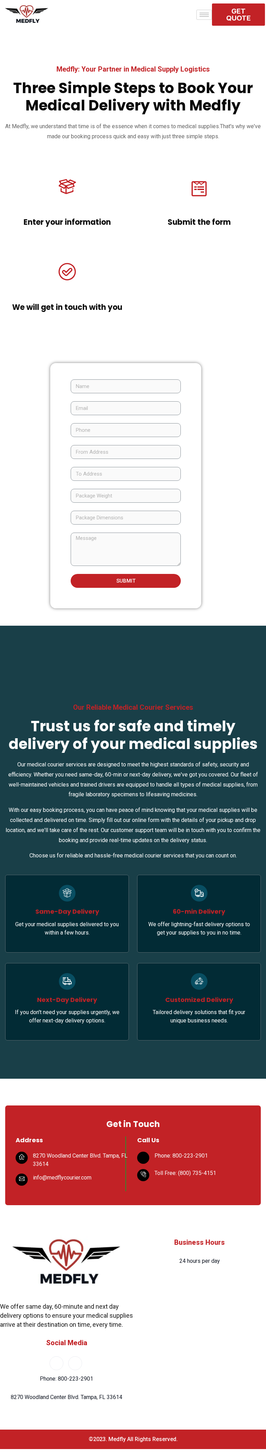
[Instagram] (75, 1363)
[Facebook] (56, 1363)
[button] (238, 14)
